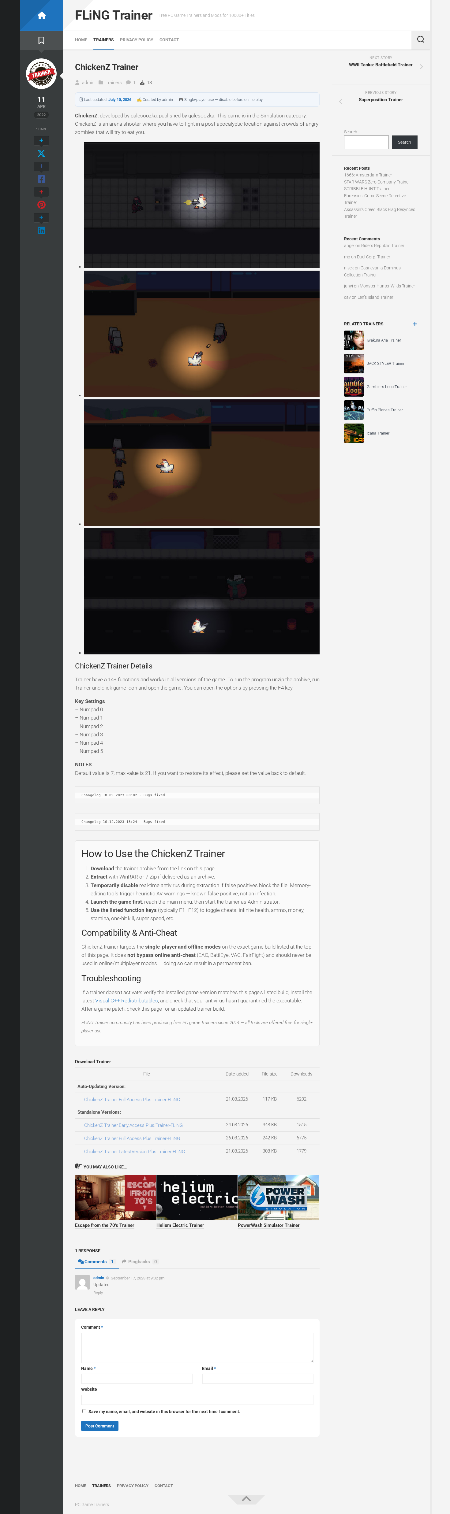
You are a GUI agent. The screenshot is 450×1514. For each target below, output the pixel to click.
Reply (98, 1292)
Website (89, 1389)
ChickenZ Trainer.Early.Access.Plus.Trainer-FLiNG (133, 1125)
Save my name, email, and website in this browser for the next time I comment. (164, 1411)
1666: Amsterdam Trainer (368, 174)
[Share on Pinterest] (41, 198)
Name (88, 1368)
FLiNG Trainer (113, 15)
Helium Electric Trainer (180, 1225)
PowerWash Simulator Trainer (269, 1225)
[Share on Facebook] (41, 173)
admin (88, 82)
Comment (92, 1327)
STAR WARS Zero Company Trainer (377, 182)
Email (209, 1368)
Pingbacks (142, 1261)
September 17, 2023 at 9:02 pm (137, 1278)
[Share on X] (41, 147)
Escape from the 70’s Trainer (104, 1225)
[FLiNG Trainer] (41, 15)
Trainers (103, 39)
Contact (169, 39)
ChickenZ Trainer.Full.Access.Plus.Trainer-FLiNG (132, 1099)
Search (350, 131)
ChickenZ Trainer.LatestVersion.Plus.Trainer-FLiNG (134, 1151)
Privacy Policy (136, 39)
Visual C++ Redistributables (126, 1001)
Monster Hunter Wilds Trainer (387, 285)
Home (81, 39)
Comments (99, 1261)
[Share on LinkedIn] (41, 224)
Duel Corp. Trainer (373, 256)
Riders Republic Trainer (382, 245)
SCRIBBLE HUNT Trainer (367, 188)
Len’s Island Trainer (375, 297)
